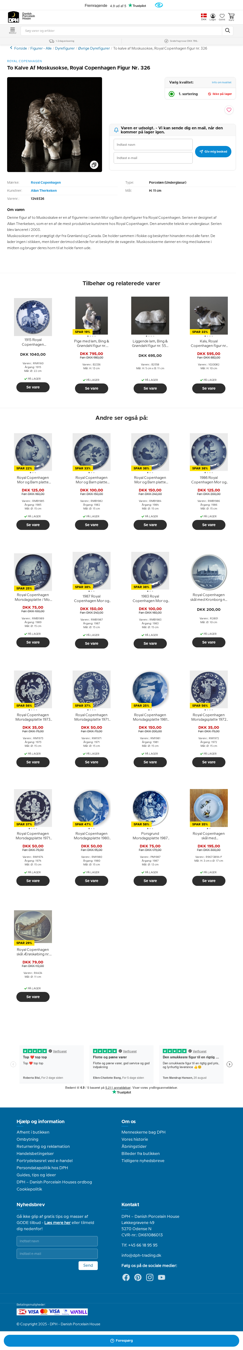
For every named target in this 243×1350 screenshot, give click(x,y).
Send (88, 1265)
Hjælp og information (41, 1121)
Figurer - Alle (41, 48)
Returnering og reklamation (43, 1147)
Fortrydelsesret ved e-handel (45, 1161)
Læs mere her (57, 1223)
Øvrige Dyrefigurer (94, 48)
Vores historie (135, 1139)
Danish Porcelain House (27, 16)
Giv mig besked (216, 151)
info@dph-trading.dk (141, 1255)
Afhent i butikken (33, 1132)
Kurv (231, 20)
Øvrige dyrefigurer (12, 48)
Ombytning (27, 1139)
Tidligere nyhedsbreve (143, 1161)
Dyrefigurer (65, 48)
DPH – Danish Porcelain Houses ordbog (54, 1182)
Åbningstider (134, 1147)
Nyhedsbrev (31, 1204)
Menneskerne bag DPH (144, 1132)
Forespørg (124, 1340)
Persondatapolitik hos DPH (42, 1168)
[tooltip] (33, 342)
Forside (20, 48)
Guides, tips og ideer (36, 1175)
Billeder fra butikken (141, 1154)
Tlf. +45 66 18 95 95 (140, 1245)
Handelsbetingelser (35, 1154)
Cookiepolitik (29, 1189)
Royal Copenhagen (46, 182)
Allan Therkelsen (44, 190)
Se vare (33, 387)
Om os (129, 1121)
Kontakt (130, 1204)
